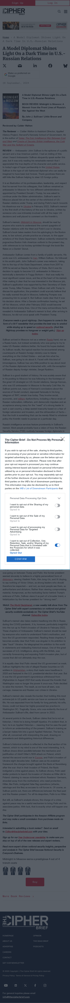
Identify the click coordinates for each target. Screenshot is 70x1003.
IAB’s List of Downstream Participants (39, 488)
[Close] (64, 440)
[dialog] (35, 501)
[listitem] (35, 498)
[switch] (57, 505)
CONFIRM (21, 559)
